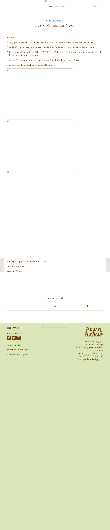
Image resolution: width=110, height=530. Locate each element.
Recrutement (13, 345)
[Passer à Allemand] (14, 328)
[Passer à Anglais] (8, 328)
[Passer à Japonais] (21, 328)
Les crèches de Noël (55, 25)
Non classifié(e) (55, 21)
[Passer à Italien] (17, 328)
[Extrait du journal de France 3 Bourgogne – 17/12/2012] (2, 265)
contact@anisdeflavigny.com (89, 359)
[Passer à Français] (11, 328)
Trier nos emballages (17, 349)
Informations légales (17, 354)
